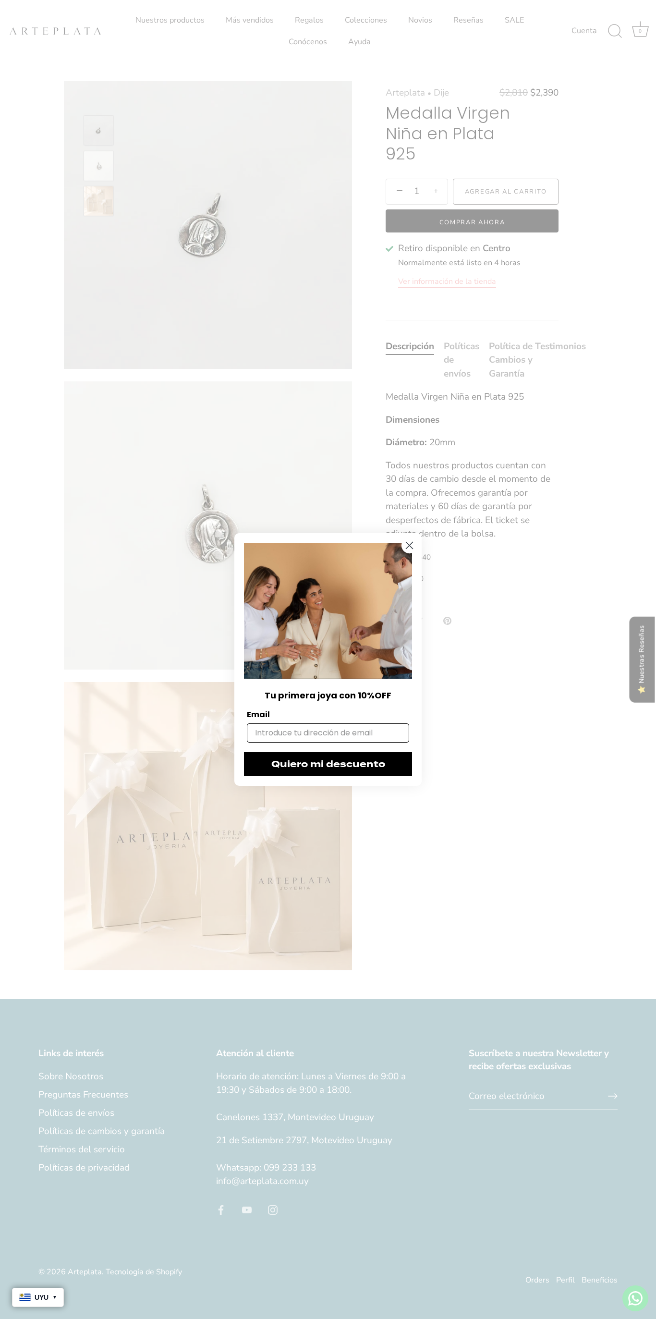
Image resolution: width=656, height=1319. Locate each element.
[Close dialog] (409, 545)
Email (258, 714)
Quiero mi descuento (328, 764)
